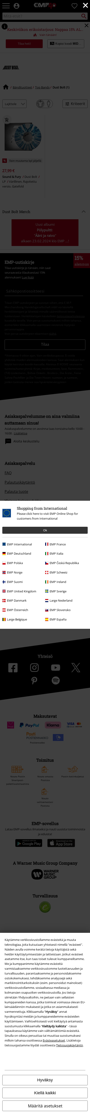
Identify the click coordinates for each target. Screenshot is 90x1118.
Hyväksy (45, 1080)
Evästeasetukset (54, 1040)
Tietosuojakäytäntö (69, 1045)
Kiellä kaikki (45, 1093)
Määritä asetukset (45, 1106)
